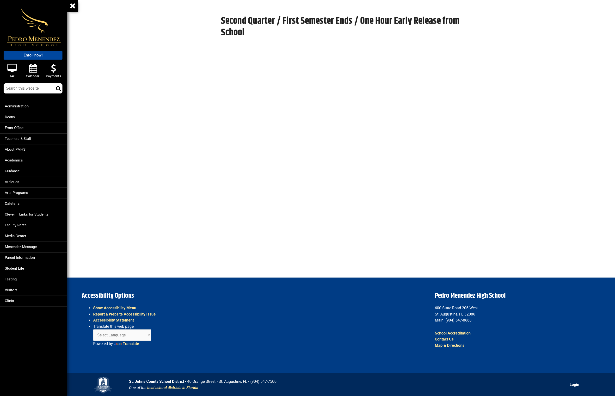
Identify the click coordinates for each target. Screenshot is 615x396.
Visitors (11, 290)
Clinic (9, 301)
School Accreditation (453, 333)
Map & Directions (449, 345)
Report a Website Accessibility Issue (124, 314)
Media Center (15, 236)
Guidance (12, 171)
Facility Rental (16, 225)
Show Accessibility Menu (114, 308)
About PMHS (15, 149)
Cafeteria (12, 203)
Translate (131, 343)
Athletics (12, 182)
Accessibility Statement (113, 320)
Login (574, 384)
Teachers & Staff (18, 138)
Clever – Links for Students (27, 214)
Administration (17, 106)
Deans (10, 117)
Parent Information (20, 257)
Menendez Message (21, 247)
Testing (11, 279)
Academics (14, 160)
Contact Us (444, 339)
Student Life (14, 268)
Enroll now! (33, 55)
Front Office (14, 128)
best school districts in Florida (172, 387)
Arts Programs (16, 193)
